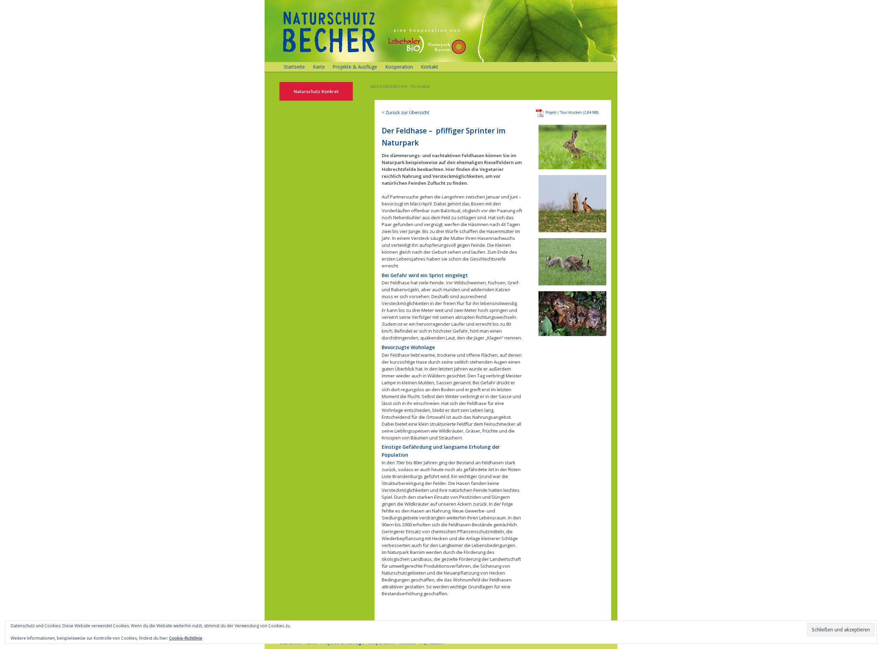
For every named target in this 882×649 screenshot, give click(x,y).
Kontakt (429, 66)
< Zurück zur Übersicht (405, 112)
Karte (319, 66)
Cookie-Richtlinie (185, 638)
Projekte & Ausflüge (354, 66)
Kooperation (399, 66)
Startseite (294, 66)
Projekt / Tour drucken (563, 112)
